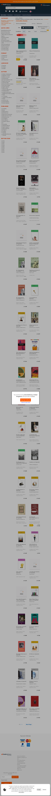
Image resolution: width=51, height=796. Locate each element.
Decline (44, 789)
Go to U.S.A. (25, 400)
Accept (38, 789)
